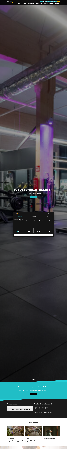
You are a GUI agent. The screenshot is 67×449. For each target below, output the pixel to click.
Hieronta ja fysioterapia (48, 3)
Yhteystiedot (56, 3)
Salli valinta (33, 235)
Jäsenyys (24, 3)
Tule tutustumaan (53, 1)
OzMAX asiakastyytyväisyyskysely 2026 (32, 440)
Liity (58, 1)
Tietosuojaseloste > (17, 227)
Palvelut (19, 3)
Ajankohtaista (31, 3)
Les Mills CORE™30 (40, 409)
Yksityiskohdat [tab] (33, 216)
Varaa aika (33, 197)
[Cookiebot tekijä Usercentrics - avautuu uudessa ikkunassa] (49, 213)
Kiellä (20, 235)
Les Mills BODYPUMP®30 (42, 408)
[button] (32, 379)
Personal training (39, 3)
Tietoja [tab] (47, 216)
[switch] (28, 231)
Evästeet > (16, 226)
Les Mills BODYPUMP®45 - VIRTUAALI (44, 412)
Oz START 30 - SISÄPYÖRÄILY (42, 407)
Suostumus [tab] (20, 216)
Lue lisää (33, 393)
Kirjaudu (42, 1)
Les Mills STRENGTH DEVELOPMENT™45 (45, 411)
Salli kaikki (46, 235)
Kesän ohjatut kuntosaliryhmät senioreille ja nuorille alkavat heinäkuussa (15, 440)
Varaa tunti (47, 1)
